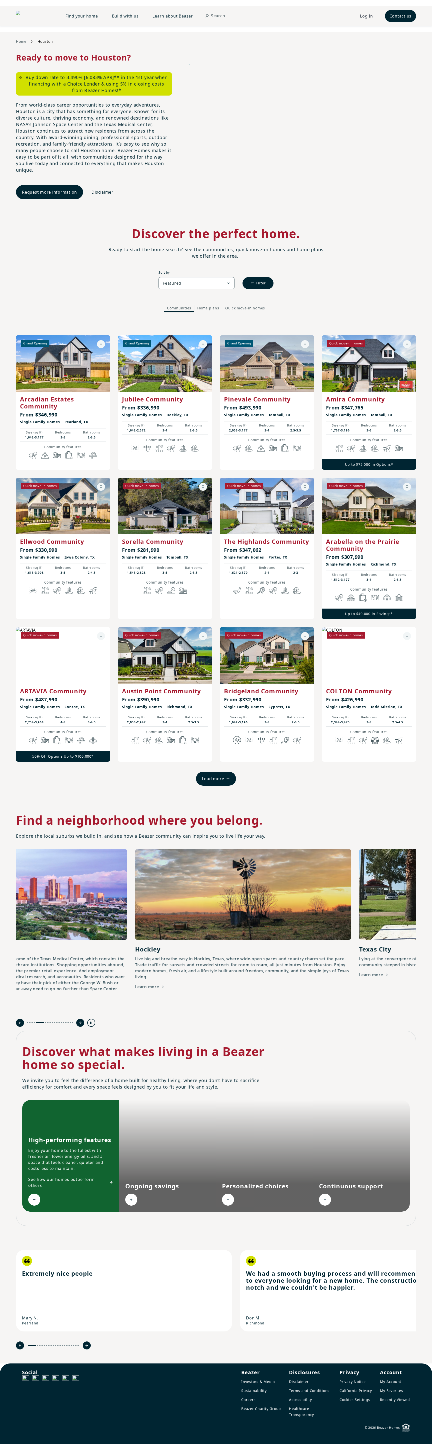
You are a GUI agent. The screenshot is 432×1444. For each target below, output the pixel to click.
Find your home (82, 16)
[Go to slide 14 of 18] (63, 1022)
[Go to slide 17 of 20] (71, 1345)
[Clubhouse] (387, 598)
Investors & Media (258, 1381)
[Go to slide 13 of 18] (61, 1022)
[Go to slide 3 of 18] (32, 1022)
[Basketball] (237, 740)
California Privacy (356, 1390)
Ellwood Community (52, 541)
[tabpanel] (216, 555)
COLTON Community (359, 691)
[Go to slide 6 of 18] (45, 1022)
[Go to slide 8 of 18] (50, 1022)
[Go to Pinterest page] (75, 1378)
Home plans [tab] (208, 308)
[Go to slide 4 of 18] (34, 1022)
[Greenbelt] (387, 448)
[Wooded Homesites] (375, 740)
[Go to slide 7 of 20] (49, 1345)
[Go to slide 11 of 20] (57, 1345)
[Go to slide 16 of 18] (68, 1022)
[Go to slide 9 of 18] (52, 1022)
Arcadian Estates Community (47, 402)
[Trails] (33, 455)
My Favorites (391, 1390)
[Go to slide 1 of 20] (32, 1345)
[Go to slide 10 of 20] (55, 1345)
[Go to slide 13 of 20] (62, 1345)
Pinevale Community (257, 399)
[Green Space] (195, 448)
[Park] (171, 591)
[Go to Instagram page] (35, 1378)
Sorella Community (153, 541)
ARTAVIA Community (53, 691)
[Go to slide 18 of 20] (73, 1345)
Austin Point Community (161, 691)
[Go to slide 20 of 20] (78, 1345)
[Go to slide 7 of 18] (47, 1022)
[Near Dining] (81, 455)
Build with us (125, 16)
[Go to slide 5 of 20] (44, 1345)
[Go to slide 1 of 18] (27, 1022)
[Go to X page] (55, 1378)
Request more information (49, 192)
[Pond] (183, 448)
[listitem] (124, 1290)
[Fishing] (147, 448)
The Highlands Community (266, 541)
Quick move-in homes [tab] (245, 308)
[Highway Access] (93, 455)
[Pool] (159, 448)
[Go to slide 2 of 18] (29, 1022)
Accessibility (300, 1399)
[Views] (45, 455)
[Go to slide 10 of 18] (54, 1022)
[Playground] (183, 591)
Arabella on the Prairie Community (362, 545)
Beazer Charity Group (261, 1408)
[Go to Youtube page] (65, 1378)
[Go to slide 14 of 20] (64, 1345)
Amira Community (355, 399)
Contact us (401, 16)
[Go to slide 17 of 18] (70, 1022)
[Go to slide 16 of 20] (69, 1345)
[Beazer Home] (35, 16)
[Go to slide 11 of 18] (57, 1022)
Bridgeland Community (261, 691)
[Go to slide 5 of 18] (40, 1022)
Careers (248, 1399)
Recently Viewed (395, 1399)
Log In (366, 16)
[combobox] (196, 283)
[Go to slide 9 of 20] (53, 1345)
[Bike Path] (135, 448)
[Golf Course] (237, 591)
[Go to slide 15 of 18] (65, 1022)
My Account (391, 1381)
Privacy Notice (353, 1381)
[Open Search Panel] (207, 16)
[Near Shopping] (69, 455)
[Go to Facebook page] (25, 1378)
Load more (213, 778)
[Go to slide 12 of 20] (60, 1345)
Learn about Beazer (172, 16)
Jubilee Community (152, 399)
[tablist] (216, 308)
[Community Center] (399, 598)
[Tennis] (261, 591)
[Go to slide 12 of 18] (59, 1022)
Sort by (164, 272)
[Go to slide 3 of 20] (39, 1345)
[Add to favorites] (101, 344)
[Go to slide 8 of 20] (51, 1345)
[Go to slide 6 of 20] (46, 1345)
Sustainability (254, 1390)
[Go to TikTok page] (45, 1378)
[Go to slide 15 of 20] (67, 1345)
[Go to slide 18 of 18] (72, 1022)
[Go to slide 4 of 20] (42, 1345)
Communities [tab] (179, 308)
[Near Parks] (57, 455)
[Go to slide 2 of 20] (37, 1345)
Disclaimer (103, 192)
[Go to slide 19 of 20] (75, 1345)
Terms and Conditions (309, 1390)
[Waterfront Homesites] (351, 598)
